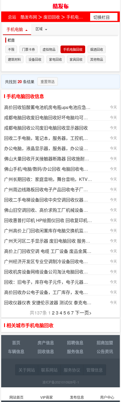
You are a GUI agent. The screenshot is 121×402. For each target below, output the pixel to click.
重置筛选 (48, 81)
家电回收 (55, 59)
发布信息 (77, 397)
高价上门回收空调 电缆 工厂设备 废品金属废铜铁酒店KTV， (48, 251)
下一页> (83, 312)
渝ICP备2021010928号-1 (60, 382)
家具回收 (76, 59)
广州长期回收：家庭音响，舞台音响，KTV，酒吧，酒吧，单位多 (48, 179)
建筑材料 (14, 59)
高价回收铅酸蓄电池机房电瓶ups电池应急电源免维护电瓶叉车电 (48, 107)
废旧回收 (51, 17)
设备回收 (34, 59)
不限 (11, 49)
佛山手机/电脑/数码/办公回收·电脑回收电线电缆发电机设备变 (48, 169)
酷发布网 (60, 6)
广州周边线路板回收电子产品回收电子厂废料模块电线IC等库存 (48, 189)
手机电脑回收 (78, 17)
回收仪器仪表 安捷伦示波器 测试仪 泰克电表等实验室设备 (48, 302)
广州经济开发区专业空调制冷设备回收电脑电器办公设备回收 (48, 261)
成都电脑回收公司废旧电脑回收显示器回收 (46, 128)
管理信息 (94, 370)
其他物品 (96, 59)
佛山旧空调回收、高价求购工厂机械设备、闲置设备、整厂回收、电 (48, 210)
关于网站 (27, 370)
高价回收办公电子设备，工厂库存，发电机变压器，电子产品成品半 (48, 292)
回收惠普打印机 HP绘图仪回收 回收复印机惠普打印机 (48, 220)
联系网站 (49, 370)
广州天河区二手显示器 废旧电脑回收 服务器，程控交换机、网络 (48, 241)
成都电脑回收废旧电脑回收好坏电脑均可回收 (48, 117)
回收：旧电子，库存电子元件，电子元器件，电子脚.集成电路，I (48, 282)
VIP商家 (46, 397)
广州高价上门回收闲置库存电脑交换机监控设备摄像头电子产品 (48, 230)
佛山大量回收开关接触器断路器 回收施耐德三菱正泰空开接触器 (48, 158)
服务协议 (72, 370)
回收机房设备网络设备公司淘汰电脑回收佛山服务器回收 (48, 271)
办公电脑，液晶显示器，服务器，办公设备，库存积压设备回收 (48, 148)
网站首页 (16, 397)
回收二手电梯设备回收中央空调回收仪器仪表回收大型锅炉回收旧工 (48, 199)
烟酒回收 (96, 49)
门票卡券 (28, 49)
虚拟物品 (49, 49)
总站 (12, 17)
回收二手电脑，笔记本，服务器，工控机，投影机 (48, 138)
